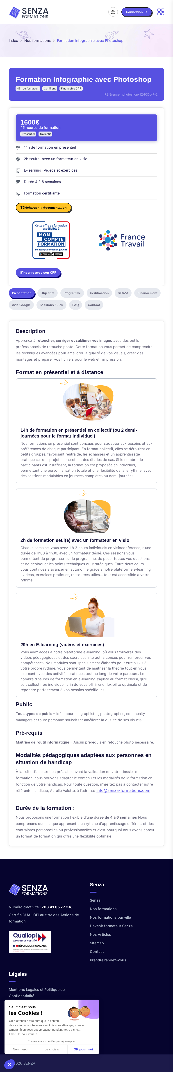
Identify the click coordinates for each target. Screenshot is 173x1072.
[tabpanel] (86, 583)
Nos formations (37, 40)
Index (13, 40)
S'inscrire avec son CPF (38, 272)
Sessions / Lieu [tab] (51, 305)
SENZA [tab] (123, 293)
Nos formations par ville (110, 917)
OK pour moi (83, 1049)
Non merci (20, 1049)
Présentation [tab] (22, 293)
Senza (95, 900)
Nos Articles (100, 934)
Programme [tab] (72, 293)
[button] (9, 1064)
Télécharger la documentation (43, 207)
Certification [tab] (99, 293)
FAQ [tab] (75, 305)
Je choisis (52, 1049)
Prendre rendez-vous (108, 960)
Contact (97, 951)
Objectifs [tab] (48, 293)
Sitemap (97, 943)
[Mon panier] (113, 12)
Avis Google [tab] (21, 305)
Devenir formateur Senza (111, 926)
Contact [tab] (94, 305)
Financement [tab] (147, 293)
